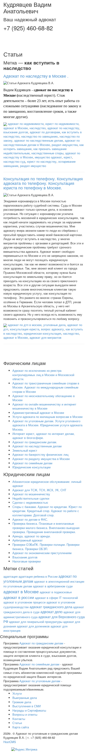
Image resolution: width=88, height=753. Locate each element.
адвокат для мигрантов (45, 337)
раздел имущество (33, 166)
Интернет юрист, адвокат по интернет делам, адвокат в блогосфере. (43, 435)
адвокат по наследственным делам (38, 140)
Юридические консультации (31, 467)
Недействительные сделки (30, 498)
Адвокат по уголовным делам (39, 681)
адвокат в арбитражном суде (53, 586)
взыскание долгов (15, 132)
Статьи (17, 723)
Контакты (18, 719)
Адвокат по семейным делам (32, 463)
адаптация (10, 576)
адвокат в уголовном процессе (24, 602)
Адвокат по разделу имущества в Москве (41, 459)
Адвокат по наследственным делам (37, 446)
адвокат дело (51, 611)
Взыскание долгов (24, 557)
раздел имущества (65, 145)
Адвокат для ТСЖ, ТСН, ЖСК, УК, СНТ (39, 490)
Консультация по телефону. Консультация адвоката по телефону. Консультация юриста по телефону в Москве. (43, 183)
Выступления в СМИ (26, 706)
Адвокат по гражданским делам (41, 643)
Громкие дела (21, 702)
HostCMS (9, 742)
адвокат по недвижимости (26, 124)
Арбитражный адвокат (27, 540)
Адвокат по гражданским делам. (34, 442)
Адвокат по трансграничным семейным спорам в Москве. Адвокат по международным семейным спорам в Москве (45, 387)
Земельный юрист (24, 450)
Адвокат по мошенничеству (31, 494)
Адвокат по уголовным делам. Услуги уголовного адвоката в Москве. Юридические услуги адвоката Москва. (47, 425)
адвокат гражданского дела (51, 606)
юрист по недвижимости (62, 124)
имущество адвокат (48, 157)
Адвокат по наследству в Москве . (35, 76)
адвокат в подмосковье (56, 592)
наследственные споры (47, 153)
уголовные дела (54, 325)
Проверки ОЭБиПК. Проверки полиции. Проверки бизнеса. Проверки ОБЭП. (45, 546)
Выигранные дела (24, 698)
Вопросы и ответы (24, 714)
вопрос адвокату (52, 329)
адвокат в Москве (15, 128)
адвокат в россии (18, 597)
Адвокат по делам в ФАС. (30, 519)
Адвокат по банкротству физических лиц (40, 454)
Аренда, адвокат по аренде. (31, 536)
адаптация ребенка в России (38, 576)
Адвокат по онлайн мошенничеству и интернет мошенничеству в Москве (44, 406)
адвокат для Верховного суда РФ (44, 619)
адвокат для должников (33, 626)
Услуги (17, 693)
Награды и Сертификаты (29, 710)
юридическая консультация (42, 333)
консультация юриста (24, 329)
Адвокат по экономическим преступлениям (42, 553)
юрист (68, 157)
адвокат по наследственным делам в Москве (41, 142)
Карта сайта (20, 727)
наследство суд (14, 161)
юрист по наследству (41, 161)
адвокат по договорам (45, 132)
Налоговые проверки (26, 561)
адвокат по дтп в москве (25, 325)
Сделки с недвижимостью (30, 502)
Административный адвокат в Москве (38, 412)
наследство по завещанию (39, 136)
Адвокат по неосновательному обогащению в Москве (43, 398)
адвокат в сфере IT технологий (56, 598)
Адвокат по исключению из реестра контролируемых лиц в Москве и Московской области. (43, 374)
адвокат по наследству (63, 128)
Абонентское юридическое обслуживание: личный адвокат (46, 483)
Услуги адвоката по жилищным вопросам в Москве (47, 417)
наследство (38, 128)
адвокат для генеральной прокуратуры (35, 622)
